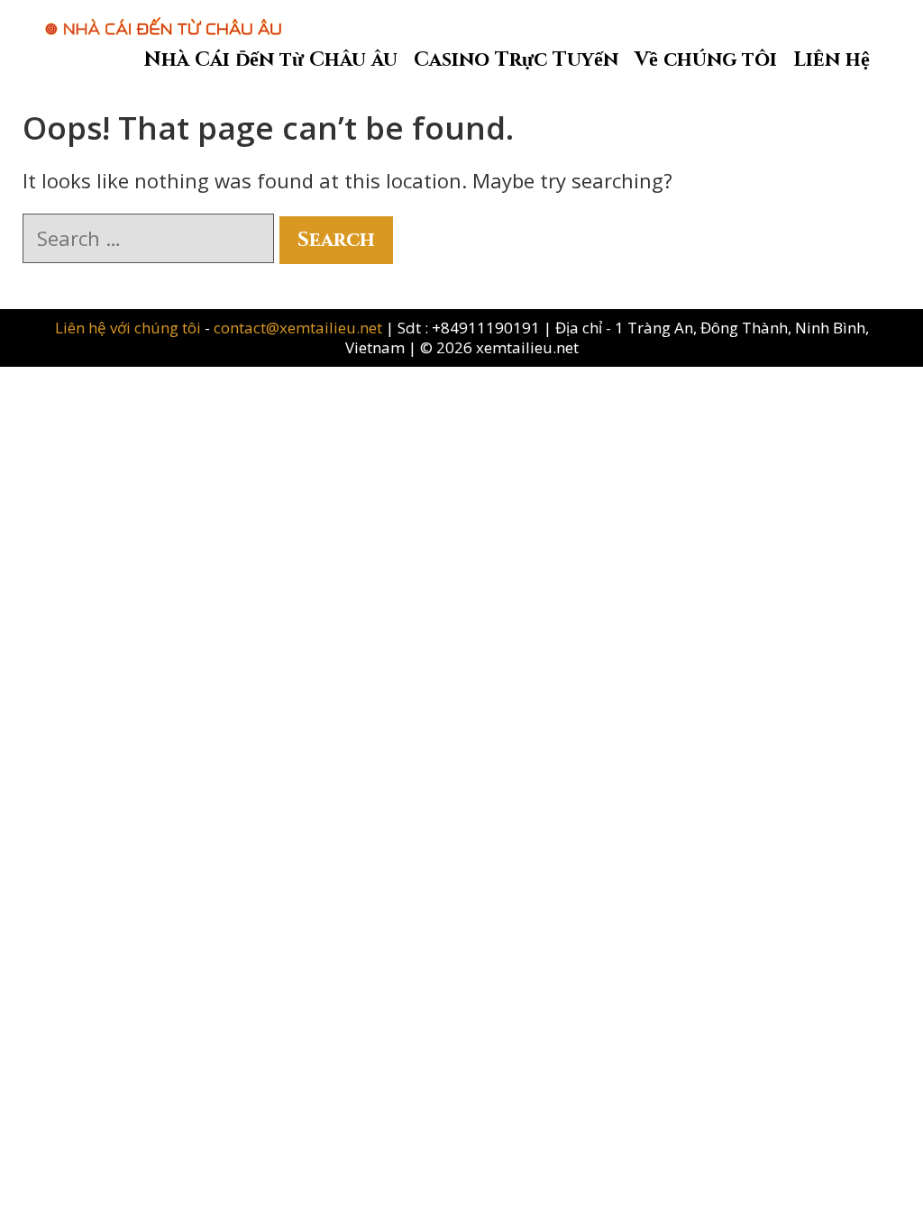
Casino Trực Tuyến (516, 60)
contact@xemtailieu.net (298, 327)
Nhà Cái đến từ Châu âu (271, 60)
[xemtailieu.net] (163, 17)
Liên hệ (831, 60)
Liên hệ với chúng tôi (130, 327)
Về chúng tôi (706, 60)
